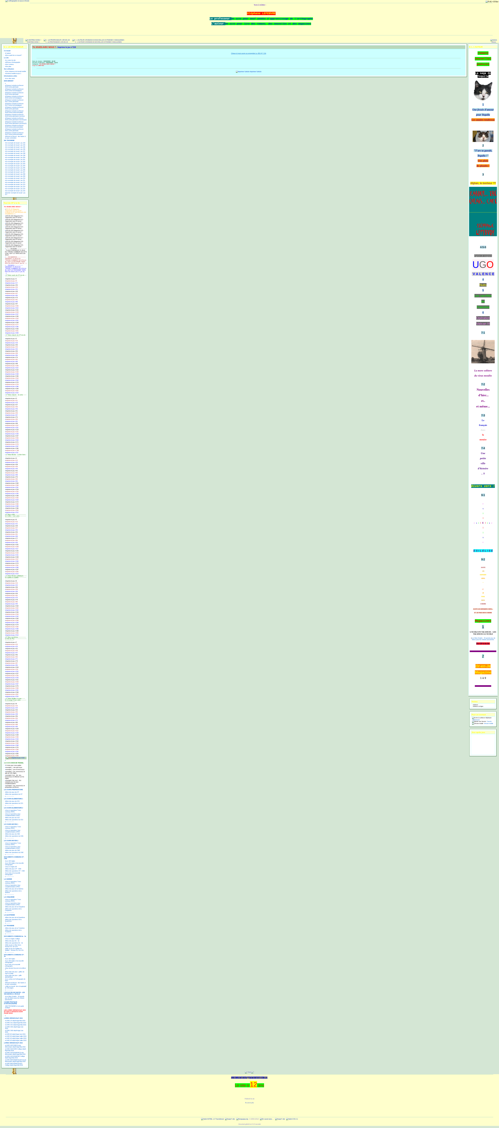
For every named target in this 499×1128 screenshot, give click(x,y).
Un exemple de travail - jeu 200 (15, 157)
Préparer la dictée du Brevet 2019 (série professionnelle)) (14, 126)
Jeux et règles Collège (13, 939)
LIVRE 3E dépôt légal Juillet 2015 (16, 1040)
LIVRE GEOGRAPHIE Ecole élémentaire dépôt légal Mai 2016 (15, 1053)
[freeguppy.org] (242, 1119)
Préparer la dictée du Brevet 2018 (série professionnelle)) (14, 111)
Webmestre (476, 720)
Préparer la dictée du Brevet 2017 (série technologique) (14, 104)
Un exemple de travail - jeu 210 (15, 178)
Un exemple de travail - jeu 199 (15, 155)
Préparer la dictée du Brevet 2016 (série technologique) (14, 97)
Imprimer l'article (255, 72)
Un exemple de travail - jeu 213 (15, 184)
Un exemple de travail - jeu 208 (15, 174)
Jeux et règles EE (11, 866)
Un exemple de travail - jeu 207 (15, 172)
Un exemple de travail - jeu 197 (15, 151)
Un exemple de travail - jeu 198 (15, 153)
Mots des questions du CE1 (14, 803)
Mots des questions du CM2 (14, 852)
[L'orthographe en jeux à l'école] (17, 1)
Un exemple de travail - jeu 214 (15, 186)
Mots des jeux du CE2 (13, 817)
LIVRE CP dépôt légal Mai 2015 (15, 1020)
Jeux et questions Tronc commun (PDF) (13, 811)
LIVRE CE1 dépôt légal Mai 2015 (16, 1022)
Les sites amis (10, 78)
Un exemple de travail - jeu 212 (15, 182)
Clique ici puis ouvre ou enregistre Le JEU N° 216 (248, 53)
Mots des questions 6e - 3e (14, 943)
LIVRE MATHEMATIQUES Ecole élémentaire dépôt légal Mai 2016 (15, 1060)
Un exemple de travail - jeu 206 (15, 170)
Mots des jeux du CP (12, 792)
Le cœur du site (11, 60)
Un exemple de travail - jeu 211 (15, 180)
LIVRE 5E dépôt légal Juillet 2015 (16, 1036)
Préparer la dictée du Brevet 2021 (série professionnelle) (14, 133)
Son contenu (10, 64)
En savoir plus (249, 1102)
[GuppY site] (230, 1119)
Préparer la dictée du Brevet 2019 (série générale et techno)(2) (16, 119)
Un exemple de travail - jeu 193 (15, 143)
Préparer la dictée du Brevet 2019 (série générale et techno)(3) (16, 122)
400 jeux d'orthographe (13, 62)
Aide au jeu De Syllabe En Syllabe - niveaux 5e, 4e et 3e (14, 949)
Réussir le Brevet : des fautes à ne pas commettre (15, 137)
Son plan (8, 66)
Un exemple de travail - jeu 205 (15, 168)
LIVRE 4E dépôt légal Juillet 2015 (16, 1038)
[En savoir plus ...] (267, 1119)
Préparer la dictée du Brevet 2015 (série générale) (14, 86)
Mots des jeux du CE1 (13, 801)
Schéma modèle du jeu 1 (13, 73)
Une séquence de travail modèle (16, 71)
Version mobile (488, 723)
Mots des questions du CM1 (14, 836)
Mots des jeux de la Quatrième (15, 917)
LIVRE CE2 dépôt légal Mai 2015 (16, 1025)
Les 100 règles (10, 861)
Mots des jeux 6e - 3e (12, 941)
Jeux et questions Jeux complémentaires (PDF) (12, 814)
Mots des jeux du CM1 (13, 834)
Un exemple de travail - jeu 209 (15, 176)
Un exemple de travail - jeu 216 (15, 190)
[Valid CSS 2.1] (292, 1119)
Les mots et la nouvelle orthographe (12, 873)
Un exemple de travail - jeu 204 (15, 166)
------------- (9, 990)
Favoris (489, 721)
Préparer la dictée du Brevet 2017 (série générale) (14, 100)
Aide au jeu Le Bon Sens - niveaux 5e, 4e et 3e (13, 945)
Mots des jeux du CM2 (13, 850)
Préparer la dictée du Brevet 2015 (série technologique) (14, 89)
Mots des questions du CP (14, 794)
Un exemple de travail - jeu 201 (15, 159)
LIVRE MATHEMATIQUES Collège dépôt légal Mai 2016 (14, 1064)
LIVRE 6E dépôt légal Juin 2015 (15, 1034)
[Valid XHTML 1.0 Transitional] (212, 1119)
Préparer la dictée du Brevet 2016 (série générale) (14, 93)
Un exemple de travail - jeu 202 (15, 161)
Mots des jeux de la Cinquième (15, 907)
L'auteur (8, 53)
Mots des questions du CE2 (14, 819)
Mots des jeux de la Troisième (15, 928)
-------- (8, 923)
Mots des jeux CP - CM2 (13, 869)
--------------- (10, 796)
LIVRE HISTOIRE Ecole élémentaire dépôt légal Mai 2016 (15, 1046)
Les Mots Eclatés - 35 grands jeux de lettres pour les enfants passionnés (14, 998)
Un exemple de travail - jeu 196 (15, 149)
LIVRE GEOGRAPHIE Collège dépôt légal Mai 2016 (15, 1057)
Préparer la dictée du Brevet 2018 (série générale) (14, 108)
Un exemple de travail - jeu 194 (15, 145)
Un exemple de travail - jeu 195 (15, 147)
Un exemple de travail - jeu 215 (15, 188)
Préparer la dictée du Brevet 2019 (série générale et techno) (15, 115)
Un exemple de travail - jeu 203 (15, 163)
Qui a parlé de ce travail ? (14, 55)
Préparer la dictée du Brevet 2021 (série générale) (14, 129)
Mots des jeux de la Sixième (14, 889)
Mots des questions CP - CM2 (15, 871)
